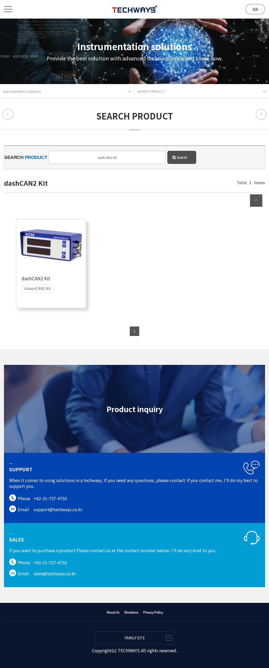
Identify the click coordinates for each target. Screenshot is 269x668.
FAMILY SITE (135, 637)
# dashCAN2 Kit (37, 288)
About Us (112, 612)
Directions (131, 612)
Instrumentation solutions (22, 91)
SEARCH (25, 157)
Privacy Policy (153, 612)
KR (255, 9)
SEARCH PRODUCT (151, 91)
